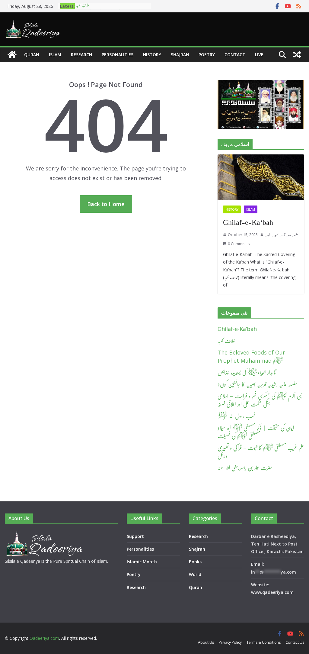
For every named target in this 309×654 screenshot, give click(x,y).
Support (135, 536)
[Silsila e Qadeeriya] (12, 54)
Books (195, 562)
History (152, 54)
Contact (235, 54)
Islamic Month (142, 562)
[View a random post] (297, 54)
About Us (206, 642)
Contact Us (294, 642)
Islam (55, 54)
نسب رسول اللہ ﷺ (236, 415)
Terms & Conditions (264, 642)
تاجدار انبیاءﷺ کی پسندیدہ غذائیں (247, 372)
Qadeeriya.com (44, 638)
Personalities (117, 54)
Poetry (207, 54)
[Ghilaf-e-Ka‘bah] (261, 177)
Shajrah (180, 54)
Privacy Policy (230, 642)
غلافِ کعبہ (226, 340)
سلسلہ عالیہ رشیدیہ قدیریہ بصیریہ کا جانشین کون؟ (257, 384)
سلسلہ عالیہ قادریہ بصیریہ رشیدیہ (281, 234)
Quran (31, 54)
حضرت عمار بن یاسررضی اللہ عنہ (245, 467)
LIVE (259, 54)
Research (81, 54)
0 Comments (239, 243)
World (195, 574)
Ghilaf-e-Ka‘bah (248, 222)
